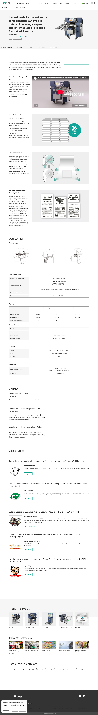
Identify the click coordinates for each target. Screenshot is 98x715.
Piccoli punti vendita (71, 668)
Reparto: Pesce (47, 668)
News (38, 708)
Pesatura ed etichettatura (15, 670)
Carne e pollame (41, 670)
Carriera (31, 708)
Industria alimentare (17, 39)
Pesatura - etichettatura (29, 670)
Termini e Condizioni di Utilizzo (70, 708)
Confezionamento (82, 668)
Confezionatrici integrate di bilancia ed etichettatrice (20, 37)
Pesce (48, 670)
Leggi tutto (28, 474)
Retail (11, 39)
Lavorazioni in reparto (14, 668)
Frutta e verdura (55, 670)
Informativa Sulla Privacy (58, 708)
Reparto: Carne (38, 668)
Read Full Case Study (30, 526)
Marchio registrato (81, 708)
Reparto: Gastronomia (58, 668)
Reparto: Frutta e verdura (27, 668)
